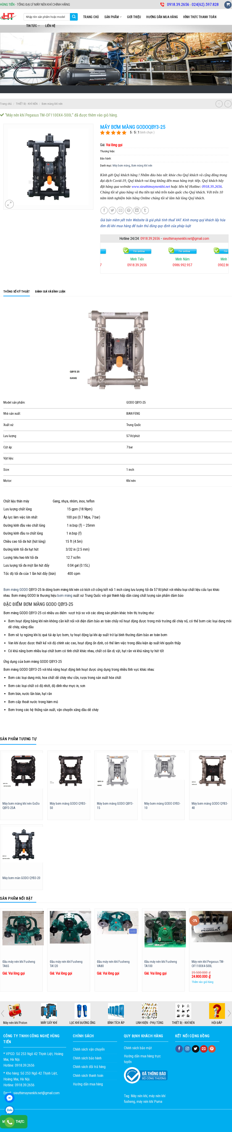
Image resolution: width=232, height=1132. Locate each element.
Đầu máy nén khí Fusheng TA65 (18, 964)
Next (229, 1013)
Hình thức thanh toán (199, 17)
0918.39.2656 (150, 238)
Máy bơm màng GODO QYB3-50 (68, 806)
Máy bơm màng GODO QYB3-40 (210, 806)
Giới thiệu (134, 17)
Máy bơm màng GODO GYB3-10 (162, 806)
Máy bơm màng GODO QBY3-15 (115, 806)
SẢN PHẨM (111, 17)
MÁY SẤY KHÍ (82, 1023)
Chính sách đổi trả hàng (89, 1067)
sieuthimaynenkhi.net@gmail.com (186, 238)
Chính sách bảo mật (138, 1048)
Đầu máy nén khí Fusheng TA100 (160, 964)
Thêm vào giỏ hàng (202, 982)
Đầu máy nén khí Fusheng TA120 (66, 964)
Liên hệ (50, 26)
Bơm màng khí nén (52, 103)
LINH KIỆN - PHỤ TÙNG (183, 1023)
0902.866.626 (209, 265)
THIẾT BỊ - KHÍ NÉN (27, 103)
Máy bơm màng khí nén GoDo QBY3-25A (21, 806)
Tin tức (31, 26)
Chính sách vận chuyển (89, 1049)
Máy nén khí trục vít (15, 1023)
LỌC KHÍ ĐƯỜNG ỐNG (116, 1023)
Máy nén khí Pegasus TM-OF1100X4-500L (208, 964)
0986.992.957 (164, 265)
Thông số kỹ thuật (16, 291)
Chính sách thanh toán (88, 1075)
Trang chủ (91, 17)
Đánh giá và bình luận (50, 291)
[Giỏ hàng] (228, 5)
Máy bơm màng (121, 165)
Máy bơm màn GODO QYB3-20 (21, 878)
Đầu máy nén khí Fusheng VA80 (113, 964)
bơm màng (64, 595)
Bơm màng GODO (15, 589)
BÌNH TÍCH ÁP (149, 1023)
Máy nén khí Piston (49, 1023)
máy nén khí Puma (149, 1101)
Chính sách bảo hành (87, 1058)
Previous (2, 1013)
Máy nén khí (139, 1096)
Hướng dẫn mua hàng (162, 17)
